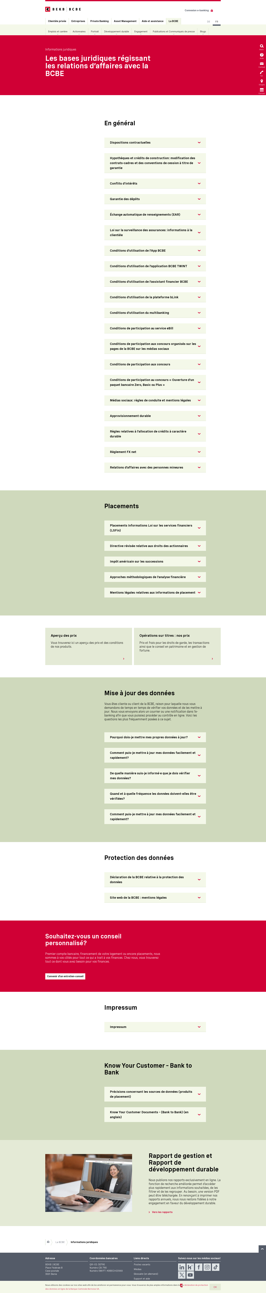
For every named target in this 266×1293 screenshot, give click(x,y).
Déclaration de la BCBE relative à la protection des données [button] (147, 879)
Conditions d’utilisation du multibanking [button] (139, 313)
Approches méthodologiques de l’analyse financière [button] (148, 577)
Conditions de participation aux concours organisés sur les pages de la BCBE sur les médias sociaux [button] (153, 346)
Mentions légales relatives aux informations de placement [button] (152, 592)
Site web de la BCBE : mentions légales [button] (138, 897)
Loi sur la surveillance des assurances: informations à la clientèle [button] (151, 232)
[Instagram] (207, 1267)
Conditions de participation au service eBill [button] (141, 328)
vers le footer (262, 1249)
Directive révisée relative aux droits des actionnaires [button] (149, 546)
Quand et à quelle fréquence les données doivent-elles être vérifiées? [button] (153, 796)
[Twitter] (181, 1275)
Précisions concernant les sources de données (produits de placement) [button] (151, 1094)
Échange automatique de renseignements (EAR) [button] (145, 214)
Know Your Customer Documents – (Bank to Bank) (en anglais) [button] (149, 1114)
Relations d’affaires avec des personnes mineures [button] (146, 467)
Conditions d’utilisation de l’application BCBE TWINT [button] (148, 266)
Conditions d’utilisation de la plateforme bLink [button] (144, 297)
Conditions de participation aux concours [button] (140, 364)
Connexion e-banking (197, 10)
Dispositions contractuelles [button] (130, 142)
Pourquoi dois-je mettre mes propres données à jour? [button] (149, 737)
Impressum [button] (118, 1027)
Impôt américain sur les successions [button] (136, 561)
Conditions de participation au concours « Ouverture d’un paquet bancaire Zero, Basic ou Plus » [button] (152, 382)
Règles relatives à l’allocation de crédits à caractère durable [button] (148, 434)
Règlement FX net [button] (123, 452)
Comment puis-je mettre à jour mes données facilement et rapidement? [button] (152, 755)
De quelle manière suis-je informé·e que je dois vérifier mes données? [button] (150, 775)
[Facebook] (198, 1267)
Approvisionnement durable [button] (130, 416)
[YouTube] (190, 1275)
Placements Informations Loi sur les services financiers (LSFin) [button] (151, 528)
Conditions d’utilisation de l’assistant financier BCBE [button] (149, 282)
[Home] (48, 1242)
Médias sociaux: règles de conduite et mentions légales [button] (150, 400)
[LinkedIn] (181, 1267)
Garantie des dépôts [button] (125, 199)
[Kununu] (190, 1267)
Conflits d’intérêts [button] (123, 183)
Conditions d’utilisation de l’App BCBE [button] (138, 250)
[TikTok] (215, 1267)
